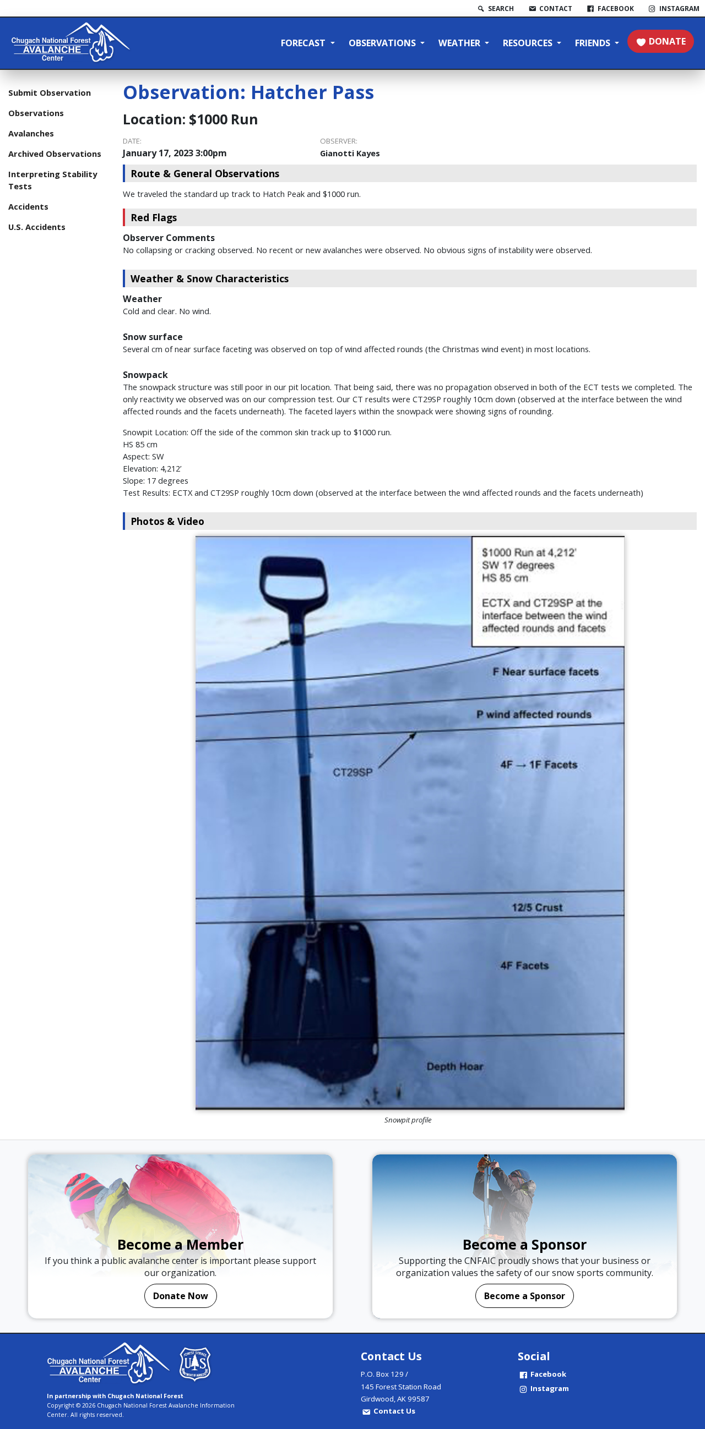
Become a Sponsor (524, 1296)
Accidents (28, 206)
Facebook (548, 1374)
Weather (460, 43)
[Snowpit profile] (410, 823)
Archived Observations (54, 153)
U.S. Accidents (37, 226)
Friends (593, 43)
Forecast (304, 43)
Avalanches (31, 133)
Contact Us (394, 1411)
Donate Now (180, 1296)
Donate (667, 41)
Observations (383, 43)
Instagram (549, 1388)
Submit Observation (49, 92)
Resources (529, 43)
